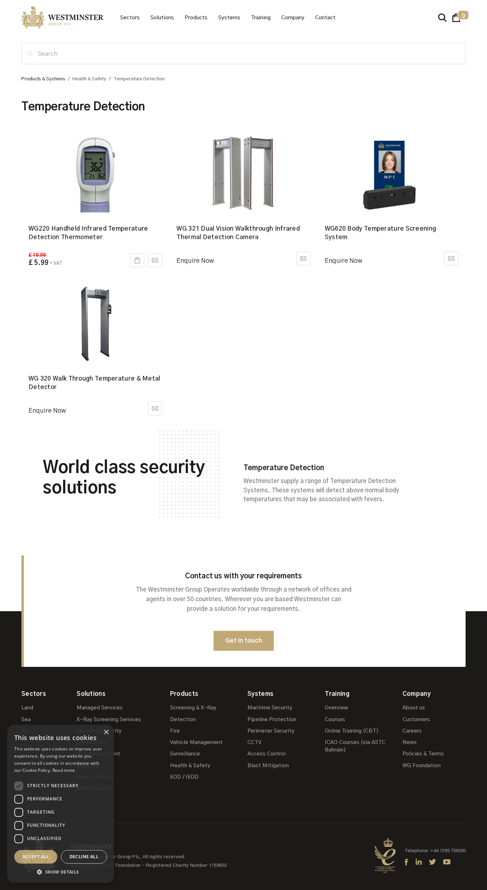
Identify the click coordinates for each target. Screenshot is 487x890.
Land (27, 707)
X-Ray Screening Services (109, 719)
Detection (183, 719)
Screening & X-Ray (193, 707)
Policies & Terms (423, 753)
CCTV (254, 742)
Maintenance (93, 788)
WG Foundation (422, 765)
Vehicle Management (196, 742)
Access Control (266, 753)
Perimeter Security (270, 731)
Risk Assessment (98, 753)
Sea (26, 719)
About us (414, 707)
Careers (412, 731)
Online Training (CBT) (352, 731)
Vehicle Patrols (95, 777)
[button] (130, 17)
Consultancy (92, 742)
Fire (175, 731)
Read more (63, 770)
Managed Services (100, 707)
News (410, 742)
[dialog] (60, 804)
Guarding (88, 765)
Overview (336, 707)
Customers (416, 719)
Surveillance (185, 753)
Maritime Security (99, 731)
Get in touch (243, 641)
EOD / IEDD (184, 777)
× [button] (106, 732)
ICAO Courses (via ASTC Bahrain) (355, 746)
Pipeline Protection (271, 719)
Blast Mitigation (268, 765)
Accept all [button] (35, 857)
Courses (335, 719)
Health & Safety (190, 765)
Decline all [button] (84, 857)
